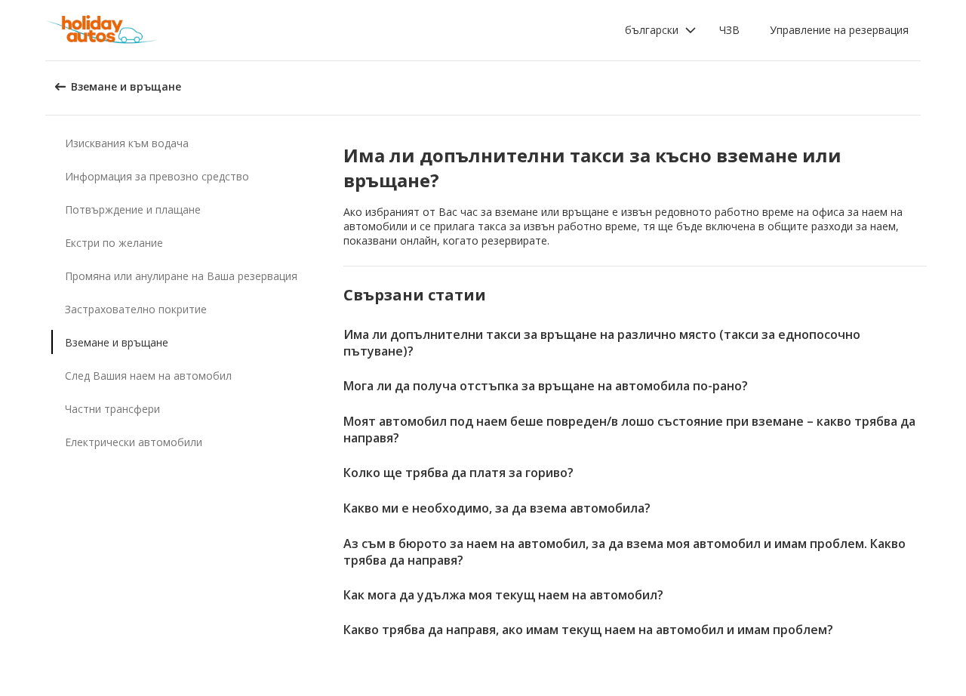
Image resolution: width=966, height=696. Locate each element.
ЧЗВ (729, 30)
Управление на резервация (839, 30)
